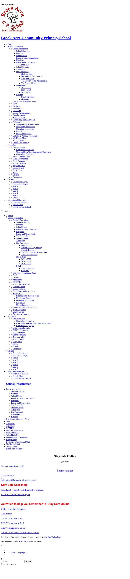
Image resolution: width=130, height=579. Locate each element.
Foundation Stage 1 (20, 182)
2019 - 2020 (26, 92)
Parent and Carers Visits (25, 62)
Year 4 (15, 193)
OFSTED (17, 111)
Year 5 (15, 195)
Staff (15, 104)
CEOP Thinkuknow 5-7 (12, 518)
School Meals (21, 56)
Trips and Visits (19, 166)
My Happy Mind (19, 138)
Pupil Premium (19, 161)
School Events (18, 168)
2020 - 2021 (26, 90)
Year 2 (15, 188)
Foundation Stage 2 (20, 184)
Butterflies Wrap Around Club (25, 136)
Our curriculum (19, 147)
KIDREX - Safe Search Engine (15, 494)
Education (12, 145)
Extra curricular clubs (21, 156)
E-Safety (19, 94)
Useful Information (23, 133)
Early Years (17, 170)
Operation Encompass (25, 129)
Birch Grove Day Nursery (31, 76)
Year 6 (15, 198)
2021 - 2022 (26, 88)
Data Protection (19, 115)
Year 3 (15, 191)
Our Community (22, 72)
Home (10, 44)
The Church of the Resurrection (34, 81)
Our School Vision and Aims (24, 101)
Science (16, 175)
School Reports (22, 67)
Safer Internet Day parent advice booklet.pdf (19, 480)
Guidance (25, 99)
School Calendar (23, 51)
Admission (20, 69)
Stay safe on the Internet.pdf (12, 466)
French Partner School (22, 207)
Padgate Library (27, 78)
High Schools (26, 74)
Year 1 (15, 186)
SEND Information (20, 159)
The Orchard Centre (29, 83)
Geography (17, 177)
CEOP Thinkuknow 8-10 (12, 523)
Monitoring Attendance (25, 127)
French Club (18, 205)
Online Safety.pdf (8, 475)
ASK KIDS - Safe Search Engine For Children (22, 490)
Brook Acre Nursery (21, 143)
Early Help (20, 131)
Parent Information (20, 49)
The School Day (22, 65)
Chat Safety (6, 513)
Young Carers (18, 140)
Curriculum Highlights (25, 154)
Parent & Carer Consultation (27, 58)
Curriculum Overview (25, 150)
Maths (15, 172)
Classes (11, 179)
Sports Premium (19, 163)
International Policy (20, 202)
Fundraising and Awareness (24, 120)
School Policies (19, 117)
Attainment (17, 108)
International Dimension (17, 200)
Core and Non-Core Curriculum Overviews (33, 152)
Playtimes (20, 60)
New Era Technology (52, 537)
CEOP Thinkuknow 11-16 (13, 528)
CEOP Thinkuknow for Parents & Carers (20, 532)
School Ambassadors (21, 113)
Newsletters (21, 85)
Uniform (19, 53)
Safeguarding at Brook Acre (27, 124)
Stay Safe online (27, 97)
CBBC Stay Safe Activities (13, 509)
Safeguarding (18, 122)
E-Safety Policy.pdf (65, 471)
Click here (23, 541)
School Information (15, 46)
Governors (17, 106)
